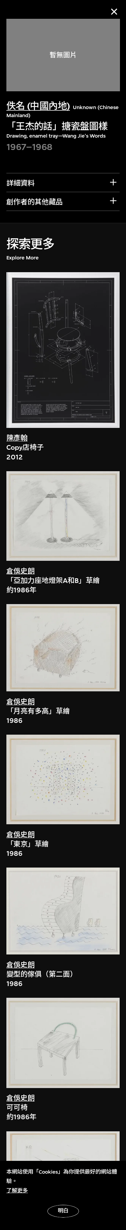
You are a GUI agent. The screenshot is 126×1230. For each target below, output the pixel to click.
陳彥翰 (17, 438)
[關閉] (114, 11)
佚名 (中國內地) (38, 106)
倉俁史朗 (20, 571)
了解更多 (17, 1191)
